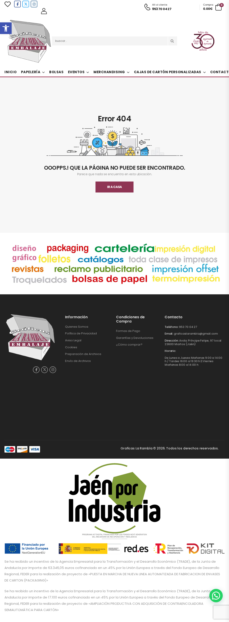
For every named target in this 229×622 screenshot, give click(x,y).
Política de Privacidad (81, 333)
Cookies (71, 347)
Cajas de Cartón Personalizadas (167, 72)
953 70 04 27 (188, 327)
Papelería (30, 72)
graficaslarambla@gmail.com (196, 333)
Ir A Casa (114, 187)
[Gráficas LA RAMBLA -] (29, 41)
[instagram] (34, 4)
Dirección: (171, 340)
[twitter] (25, 4)
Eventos (76, 72)
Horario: (170, 351)
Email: (169, 333)
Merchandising (109, 72)
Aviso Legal (73, 340)
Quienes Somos (76, 327)
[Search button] (172, 40)
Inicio (10, 72)
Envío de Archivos (78, 361)
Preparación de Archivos (83, 354)
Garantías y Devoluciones (134, 338)
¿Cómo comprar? (129, 344)
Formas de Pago (128, 331)
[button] (6, 28)
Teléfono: (171, 327)
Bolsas (56, 72)
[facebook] (17, 4)
